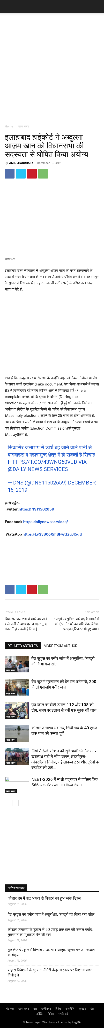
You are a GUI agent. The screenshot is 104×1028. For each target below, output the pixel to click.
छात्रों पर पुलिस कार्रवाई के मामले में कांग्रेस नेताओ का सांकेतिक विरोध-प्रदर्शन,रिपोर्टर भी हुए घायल (76, 624)
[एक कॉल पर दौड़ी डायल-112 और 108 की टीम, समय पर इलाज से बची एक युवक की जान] (17, 710)
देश (35, 1009)
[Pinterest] (32, 174)
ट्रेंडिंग (39, 1014)
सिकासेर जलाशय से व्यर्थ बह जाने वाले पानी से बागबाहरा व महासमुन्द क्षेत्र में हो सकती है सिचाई (26, 624)
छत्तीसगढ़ (46, 1009)
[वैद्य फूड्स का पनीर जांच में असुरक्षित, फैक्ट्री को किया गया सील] (17, 664)
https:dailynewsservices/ (45, 521)
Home (9, 126)
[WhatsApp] (43, 174)
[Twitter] (21, 174)
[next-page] (16, 803)
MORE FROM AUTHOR (60, 646)
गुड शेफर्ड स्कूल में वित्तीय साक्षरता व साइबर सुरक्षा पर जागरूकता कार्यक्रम (51, 952)
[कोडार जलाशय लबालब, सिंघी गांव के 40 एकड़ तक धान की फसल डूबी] (17, 733)
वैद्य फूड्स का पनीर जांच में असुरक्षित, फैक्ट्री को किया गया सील (51, 914)
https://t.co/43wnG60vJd (42, 462)
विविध (51, 1014)
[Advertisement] (52, 67)
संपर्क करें (63, 1014)
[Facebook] (10, 174)
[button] (8, 6)
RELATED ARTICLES (23, 646)
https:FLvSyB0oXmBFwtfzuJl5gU (52, 534)
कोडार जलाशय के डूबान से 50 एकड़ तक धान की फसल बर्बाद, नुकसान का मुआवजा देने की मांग (50, 932)
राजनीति (70, 1009)
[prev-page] (8, 803)
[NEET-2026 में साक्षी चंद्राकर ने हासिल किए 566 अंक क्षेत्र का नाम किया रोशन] (17, 785)
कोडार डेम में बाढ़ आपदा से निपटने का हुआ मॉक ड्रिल (44, 898)
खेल (92, 1009)
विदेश (58, 1009)
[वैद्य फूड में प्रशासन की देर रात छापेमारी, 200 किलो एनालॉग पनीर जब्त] (17, 687)
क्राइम (82, 1009)
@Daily (17, 469)
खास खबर (23, 126)
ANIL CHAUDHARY (21, 163)
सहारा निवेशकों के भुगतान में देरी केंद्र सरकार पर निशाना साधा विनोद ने (50, 972)
